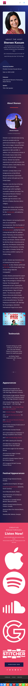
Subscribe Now (14, 664)
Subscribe (19, 677)
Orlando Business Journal (13, 415)
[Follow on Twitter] (10, 670)
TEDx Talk (6, 267)
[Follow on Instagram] (18, 670)
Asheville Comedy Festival (10, 487)
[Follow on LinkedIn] (13, 670)
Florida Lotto (10, 212)
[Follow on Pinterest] (21, 670)
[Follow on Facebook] (7, 670)
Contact (14, 677)
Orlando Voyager (10, 412)
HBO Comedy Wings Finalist (14, 437)
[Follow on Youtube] (15, 670)
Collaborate (7, 677)
